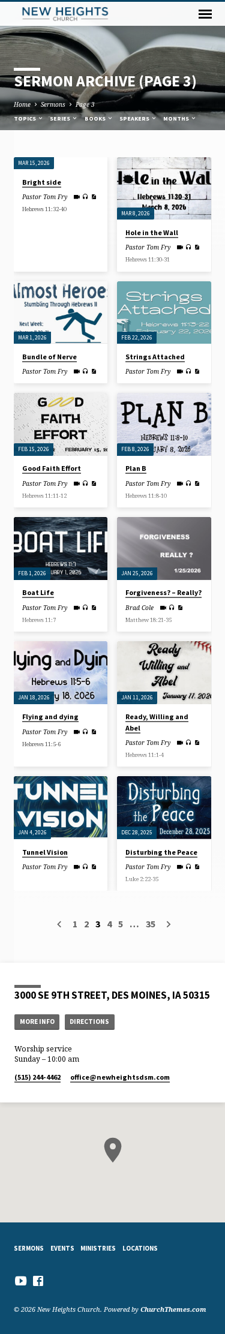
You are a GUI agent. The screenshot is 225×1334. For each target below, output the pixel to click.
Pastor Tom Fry (44, 197)
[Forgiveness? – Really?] (164, 548)
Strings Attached (155, 356)
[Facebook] (38, 1280)
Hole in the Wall (151, 232)
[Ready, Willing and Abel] (164, 672)
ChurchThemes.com (173, 1309)
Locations (140, 1248)
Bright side (41, 182)
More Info (37, 1021)
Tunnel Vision (45, 852)
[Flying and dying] (61, 672)
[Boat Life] (61, 548)
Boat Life (38, 592)
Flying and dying (50, 716)
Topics (25, 118)
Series (60, 118)
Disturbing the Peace (161, 852)
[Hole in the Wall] (164, 188)
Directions (89, 1021)
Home (22, 104)
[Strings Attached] (164, 312)
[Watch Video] (76, 196)
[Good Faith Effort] (61, 424)
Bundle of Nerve (49, 356)
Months (176, 118)
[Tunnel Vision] (61, 807)
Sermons (53, 104)
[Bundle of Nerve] (61, 312)
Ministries (98, 1248)
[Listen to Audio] (85, 196)
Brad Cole (139, 607)
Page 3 (85, 104)
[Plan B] (164, 424)
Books (96, 118)
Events (62, 1248)
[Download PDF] (94, 197)
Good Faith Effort (51, 468)
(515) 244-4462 (37, 1076)
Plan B (135, 468)
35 (150, 924)
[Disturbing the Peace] (164, 807)
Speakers (135, 118)
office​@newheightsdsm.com (120, 1076)
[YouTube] (21, 1280)
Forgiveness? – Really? (163, 592)
